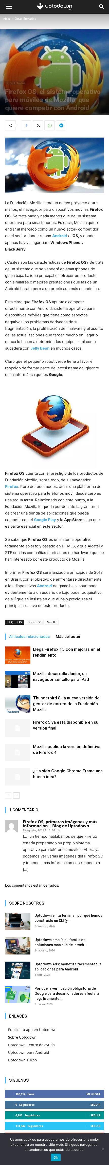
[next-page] (16, 795)
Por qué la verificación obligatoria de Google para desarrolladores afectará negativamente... (66, 993)
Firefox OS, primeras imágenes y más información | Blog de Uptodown (60, 824)
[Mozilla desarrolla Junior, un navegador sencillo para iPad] (17, 679)
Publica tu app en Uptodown (32, 1029)
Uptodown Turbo (22, 1060)
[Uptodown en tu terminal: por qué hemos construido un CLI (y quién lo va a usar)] (17, 921)
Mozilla (51, 622)
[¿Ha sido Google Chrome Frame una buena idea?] (17, 777)
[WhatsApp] (49, 125)
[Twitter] (38, 125)
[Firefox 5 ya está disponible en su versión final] (17, 728)
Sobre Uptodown (22, 1037)
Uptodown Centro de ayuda (31, 1044)
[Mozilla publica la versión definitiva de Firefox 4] (17, 752)
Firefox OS (34, 622)
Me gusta (93, 1094)
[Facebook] (26, 125)
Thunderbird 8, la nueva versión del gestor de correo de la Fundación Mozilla (67, 703)
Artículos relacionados (29, 636)
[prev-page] (8, 795)
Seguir (95, 1104)
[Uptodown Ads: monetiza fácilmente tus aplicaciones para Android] (17, 970)
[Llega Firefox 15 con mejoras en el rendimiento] (17, 655)
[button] (9, 7)
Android (44, 585)
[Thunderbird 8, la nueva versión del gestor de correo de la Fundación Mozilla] (17, 704)
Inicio (6, 18)
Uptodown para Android (28, 1052)
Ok (55, 1157)
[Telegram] (61, 125)
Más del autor (68, 636)
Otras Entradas (25, 18)
